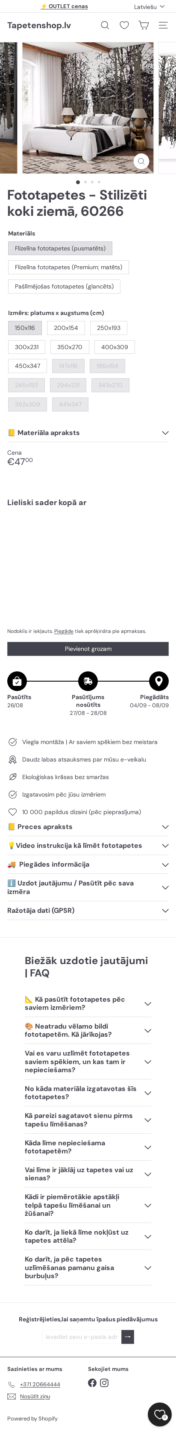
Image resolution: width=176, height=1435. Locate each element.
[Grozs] (143, 25)
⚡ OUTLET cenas (64, 6)
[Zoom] (142, 161)
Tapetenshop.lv (39, 25)
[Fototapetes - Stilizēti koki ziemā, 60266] (88, 541)
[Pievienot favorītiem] (157, 532)
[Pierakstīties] (127, 1337)
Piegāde (63, 631)
